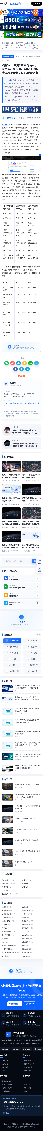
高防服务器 (28, 1067)
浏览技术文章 (13, 1004)
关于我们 (27, 1081)
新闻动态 (5, 1067)
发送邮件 (27, 1049)
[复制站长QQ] (37, 578)
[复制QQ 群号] (37, 595)
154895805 (13, 596)
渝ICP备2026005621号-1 (28, 1127)
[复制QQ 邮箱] (37, 586)
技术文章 (19, 43)
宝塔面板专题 (7, 1081)
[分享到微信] (6, 363)
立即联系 (6, 1113)
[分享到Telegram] (21, 369)
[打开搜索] (26, 3)
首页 (12, 43)
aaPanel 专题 (7, 1084)
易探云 (4, 124)
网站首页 (5, 1060)
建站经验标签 (7, 1088)
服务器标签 (6, 1091)
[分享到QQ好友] (18, 363)
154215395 (13, 579)
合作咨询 (28, 1004)
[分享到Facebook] (15, 369)
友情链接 (27, 1088)
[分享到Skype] (27, 369)
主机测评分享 (30, 43)
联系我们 (27, 1091)
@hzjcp (12, 604)
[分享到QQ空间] (24, 363)
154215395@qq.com (17, 588)
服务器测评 (28, 1060)
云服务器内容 (29, 1064)
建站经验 (27, 1070)
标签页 (4, 1070)
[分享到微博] (12, 363)
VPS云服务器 (8, 56)
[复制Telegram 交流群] (37, 603)
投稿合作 (27, 1084)
